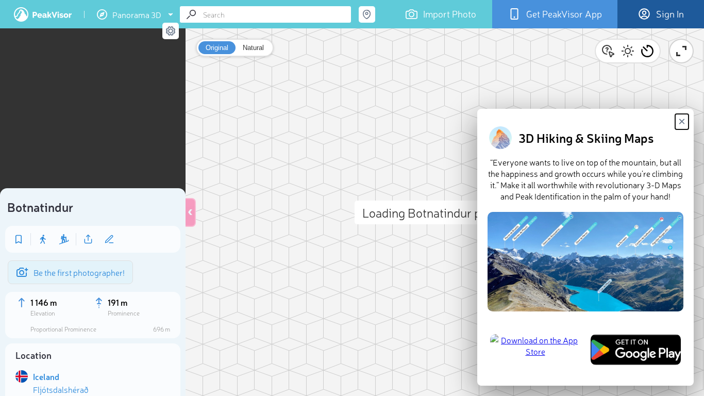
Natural (253, 48)
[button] (647, 51)
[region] (93, 111)
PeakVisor (43, 14)
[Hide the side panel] (191, 212)
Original (217, 48)
